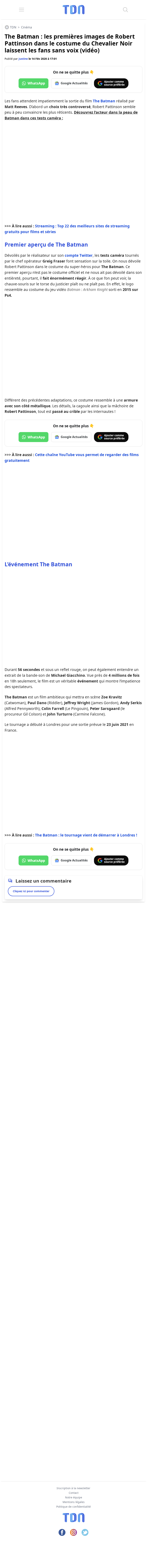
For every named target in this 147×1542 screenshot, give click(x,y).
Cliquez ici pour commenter (31, 891)
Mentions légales (74, 1502)
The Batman (104, 101)
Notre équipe (73, 1497)
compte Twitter (79, 255)
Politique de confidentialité (73, 1506)
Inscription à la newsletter (73, 1488)
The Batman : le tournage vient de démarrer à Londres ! (86, 835)
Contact (73, 1493)
